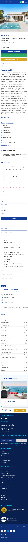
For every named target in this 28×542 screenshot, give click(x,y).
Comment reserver (5, 469)
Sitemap (2, 537)
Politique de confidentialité (7, 477)
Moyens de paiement (5, 471)
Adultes (2, 199)
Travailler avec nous (5, 460)
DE (5, 534)
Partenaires (3, 458)
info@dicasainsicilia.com (6, 431)
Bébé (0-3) (3, 210)
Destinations (4, 488)
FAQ (2, 482)
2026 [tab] (3, 286)
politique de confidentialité (14, 443)
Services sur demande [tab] (7, 236)
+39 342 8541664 (7, 428)
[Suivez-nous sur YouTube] (6, 418)
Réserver (14, 218)
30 (23, 187)
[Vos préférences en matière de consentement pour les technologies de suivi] (1, 406)
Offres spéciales (4, 493)
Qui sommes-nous (5, 453)
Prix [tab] (2, 271)
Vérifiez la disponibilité (14, 51)
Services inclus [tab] (5, 228)
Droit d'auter (4, 462)
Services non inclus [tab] (6, 232)
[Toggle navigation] (26, 2)
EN (3, 534)
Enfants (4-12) (4, 204)
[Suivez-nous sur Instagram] (3, 418)
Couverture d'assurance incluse (8, 475)
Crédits (6, 537)
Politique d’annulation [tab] (7, 282)
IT (1, 534)
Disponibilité (20, 410)
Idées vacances (4, 490)
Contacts (3, 451)
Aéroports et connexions (6, 499)
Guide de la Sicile (5, 497)
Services (3, 495)
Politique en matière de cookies (8, 480)
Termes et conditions (5, 473)
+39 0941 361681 (7, 425)
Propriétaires (4, 455)
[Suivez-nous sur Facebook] (1, 418)
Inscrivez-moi (22, 440)
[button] (14, 117)
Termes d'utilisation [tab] (6, 274)
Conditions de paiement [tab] (7, 278)
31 (3, 191)
